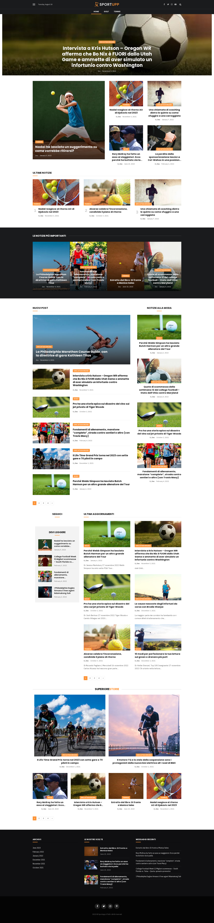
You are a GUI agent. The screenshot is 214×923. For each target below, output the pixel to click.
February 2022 (38, 852)
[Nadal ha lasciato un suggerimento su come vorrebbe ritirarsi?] (69, 120)
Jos (99, 71)
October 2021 (38, 868)
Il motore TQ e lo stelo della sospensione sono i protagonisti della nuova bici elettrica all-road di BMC (144, 761)
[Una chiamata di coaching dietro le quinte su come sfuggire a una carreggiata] (164, 93)
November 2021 (39, 864)
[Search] (180, 4)
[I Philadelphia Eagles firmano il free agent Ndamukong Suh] (45, 592)
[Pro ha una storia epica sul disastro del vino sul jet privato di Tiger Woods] (51, 407)
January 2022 (38, 856)
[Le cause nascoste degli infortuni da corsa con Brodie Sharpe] (158, 587)
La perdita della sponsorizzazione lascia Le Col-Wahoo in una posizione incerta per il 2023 (164, 157)
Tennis (117, 11)
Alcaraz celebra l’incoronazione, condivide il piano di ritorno (108, 210)
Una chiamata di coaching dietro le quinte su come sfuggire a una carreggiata (164, 112)
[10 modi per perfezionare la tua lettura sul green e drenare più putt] (158, 637)
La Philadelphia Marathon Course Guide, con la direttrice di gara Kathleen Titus (51, 278)
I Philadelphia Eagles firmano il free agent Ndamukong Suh (64, 591)
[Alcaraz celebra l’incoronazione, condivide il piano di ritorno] (107, 192)
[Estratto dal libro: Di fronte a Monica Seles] (125, 266)
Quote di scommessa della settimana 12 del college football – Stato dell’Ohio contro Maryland (162, 278)
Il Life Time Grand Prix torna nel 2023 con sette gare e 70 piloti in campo (100, 457)
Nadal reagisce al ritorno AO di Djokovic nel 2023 (126, 111)
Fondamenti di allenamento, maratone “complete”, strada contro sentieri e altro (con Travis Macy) (88, 277)
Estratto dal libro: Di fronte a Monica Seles (125, 281)
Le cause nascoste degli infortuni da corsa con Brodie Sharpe (156, 605)
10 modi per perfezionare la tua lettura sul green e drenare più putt (157, 655)
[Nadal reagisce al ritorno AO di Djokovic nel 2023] (126, 93)
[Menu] (34, 4)
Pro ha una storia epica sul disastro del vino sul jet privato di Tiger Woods (101, 405)
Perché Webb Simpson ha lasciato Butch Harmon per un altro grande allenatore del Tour (101, 483)
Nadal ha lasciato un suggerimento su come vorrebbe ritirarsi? (66, 149)
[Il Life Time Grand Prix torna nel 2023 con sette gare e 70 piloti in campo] (51, 458)
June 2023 (37, 848)
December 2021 (39, 860)
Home (96, 11)
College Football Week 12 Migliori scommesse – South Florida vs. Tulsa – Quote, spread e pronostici (65, 559)
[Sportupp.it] (107, 4)
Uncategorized (107, 42)
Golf (106, 11)
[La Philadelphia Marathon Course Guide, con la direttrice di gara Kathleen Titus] (51, 266)
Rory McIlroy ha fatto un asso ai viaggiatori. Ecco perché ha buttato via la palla (126, 157)
